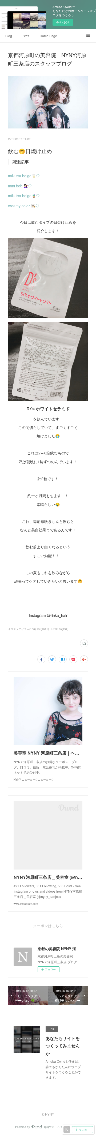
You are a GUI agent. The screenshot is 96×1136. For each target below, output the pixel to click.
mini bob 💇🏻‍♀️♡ (20, 185)
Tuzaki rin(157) (59, 629)
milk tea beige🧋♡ (24, 195)
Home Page (48, 35)
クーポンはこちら (48, 925)
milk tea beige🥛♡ (24, 175)
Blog (8, 35)
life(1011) (43, 629)
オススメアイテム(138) (22, 629)
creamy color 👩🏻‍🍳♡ (23, 205)
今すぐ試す (63, 22)
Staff (26, 35)
